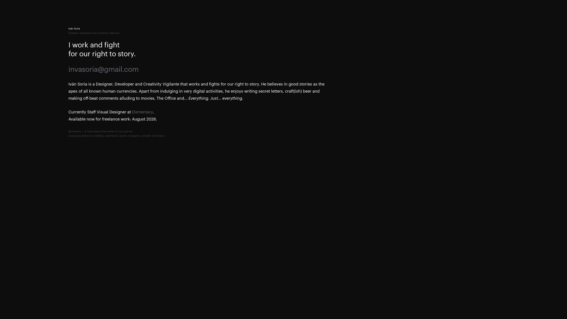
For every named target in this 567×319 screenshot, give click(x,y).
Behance (87, 136)
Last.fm (123, 136)
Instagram (134, 136)
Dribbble (98, 136)
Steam (160, 136)
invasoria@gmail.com (103, 69)
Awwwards (74, 136)
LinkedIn (146, 136)
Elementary (142, 112)
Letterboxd (111, 136)
